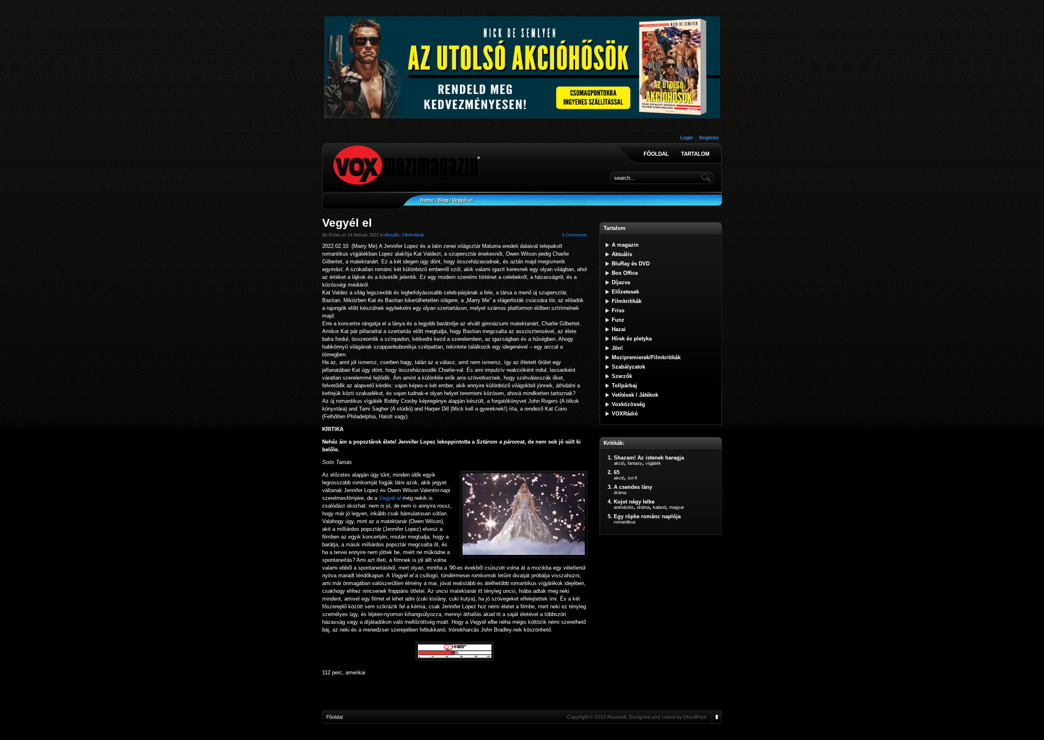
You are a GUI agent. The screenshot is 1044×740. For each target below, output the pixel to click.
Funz (618, 320)
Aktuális (392, 234)
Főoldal (656, 154)
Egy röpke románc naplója (647, 516)
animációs (624, 507)
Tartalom (695, 154)
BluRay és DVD (631, 264)
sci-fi (632, 477)
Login (686, 138)
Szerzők (622, 376)
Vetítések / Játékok (635, 395)
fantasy (635, 463)
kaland (659, 507)
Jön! (617, 348)
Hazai (619, 329)
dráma (620, 492)
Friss (618, 310)
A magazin (625, 245)
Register (709, 138)
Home (427, 200)
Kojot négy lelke (634, 502)
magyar (676, 507)
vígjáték (653, 463)
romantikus (625, 521)
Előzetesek (625, 292)
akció (619, 463)
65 (616, 472)
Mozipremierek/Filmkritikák (646, 357)
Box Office (625, 273)
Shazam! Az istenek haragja (649, 458)
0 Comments (574, 234)
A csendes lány (633, 487)
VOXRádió (625, 414)
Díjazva (621, 282)
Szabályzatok (628, 367)
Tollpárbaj (624, 385)
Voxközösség (628, 404)
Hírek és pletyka (632, 339)
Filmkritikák (413, 234)
